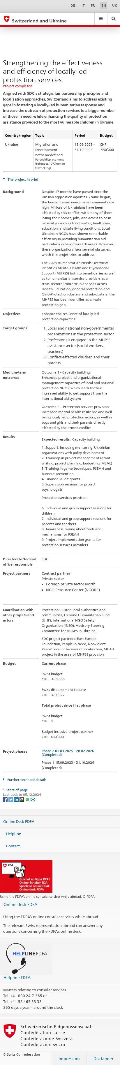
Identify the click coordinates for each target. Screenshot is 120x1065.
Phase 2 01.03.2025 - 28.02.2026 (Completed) (69, 752)
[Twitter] (11, 799)
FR (93, 5)
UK (114, 5)
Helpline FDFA (17, 977)
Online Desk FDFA (18, 821)
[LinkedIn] (17, 799)
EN (103, 5)
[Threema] (22, 799)
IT (83, 5)
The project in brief (22, 179)
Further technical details (26, 779)
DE (72, 5)
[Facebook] (5, 799)
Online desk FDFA (20, 904)
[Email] (33, 799)
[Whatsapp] (28, 799)
